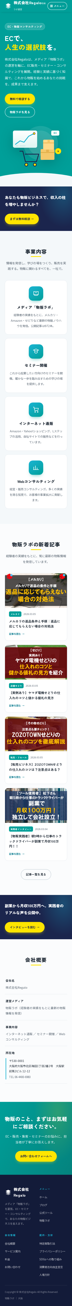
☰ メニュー (57, 6)
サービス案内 (12, 1251)
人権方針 (44, 1275)
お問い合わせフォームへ (36, 1156)
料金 (7, 1259)
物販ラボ (44, 1220)
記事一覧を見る (36, 874)
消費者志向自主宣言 (51, 1267)
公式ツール (45, 1213)
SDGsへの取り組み (50, 1259)
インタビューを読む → (25, 927)
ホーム (43, 1197)
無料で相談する (20, 99)
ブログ (43, 1205)
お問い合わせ (12, 1267)
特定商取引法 (47, 1243)
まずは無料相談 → (22, 219)
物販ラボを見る (20, 112)
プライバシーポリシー (52, 1251)
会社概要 (10, 1243)
